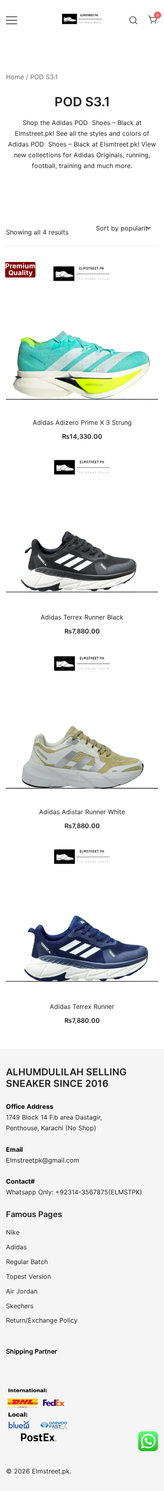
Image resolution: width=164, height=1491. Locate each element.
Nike (13, 1232)
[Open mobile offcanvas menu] (11, 20)
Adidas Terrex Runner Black (82, 617)
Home (15, 77)
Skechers (19, 1306)
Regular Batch (27, 1262)
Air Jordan (21, 1291)
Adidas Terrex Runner (82, 1006)
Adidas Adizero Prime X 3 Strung (82, 422)
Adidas (16, 1247)
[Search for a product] (134, 19)
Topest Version (28, 1276)
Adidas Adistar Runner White (82, 812)
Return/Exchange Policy (42, 1320)
